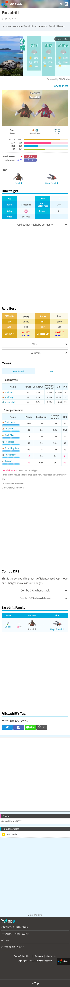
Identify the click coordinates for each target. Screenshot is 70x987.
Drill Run (9, 428)
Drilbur (8, 626)
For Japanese (60, 85)
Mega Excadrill (57, 629)
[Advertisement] (35, 265)
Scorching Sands (12, 448)
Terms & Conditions (22, 956)
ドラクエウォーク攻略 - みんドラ (15, 933)
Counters (35, 353)
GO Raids (16, 4)
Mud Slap (9, 397)
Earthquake (10, 421)
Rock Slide (10, 434)
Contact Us (51, 956)
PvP (52, 371)
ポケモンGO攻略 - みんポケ (12, 946)
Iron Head (9, 441)
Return (8, 461)
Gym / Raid (18, 371)
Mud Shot (9, 392)
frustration (10, 454)
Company (38, 956)
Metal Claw (10, 401)
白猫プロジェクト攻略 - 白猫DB (14, 927)
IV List (35, 344)
